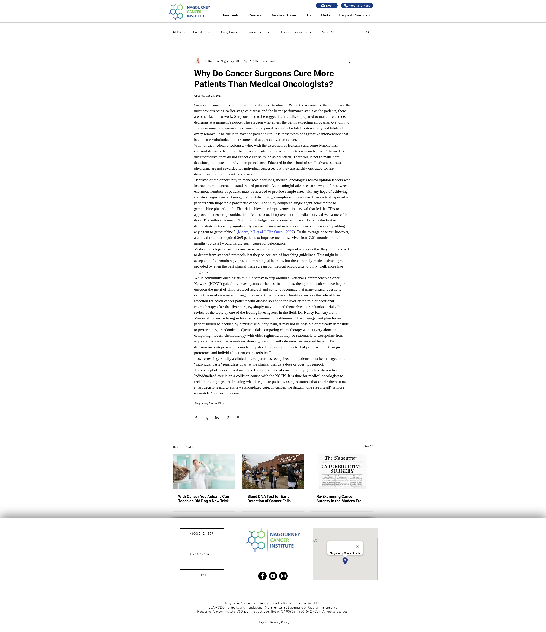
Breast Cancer (203, 32)
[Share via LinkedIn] (217, 418)
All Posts (179, 32)
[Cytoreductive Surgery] (342, 471)
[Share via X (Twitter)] (207, 418)
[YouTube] (273, 576)
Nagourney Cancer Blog (209, 403)
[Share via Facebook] (196, 418)
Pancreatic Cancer (259, 32)
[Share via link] (227, 418)
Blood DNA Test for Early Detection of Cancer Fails (269, 498)
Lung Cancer (230, 32)
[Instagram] (283, 576)
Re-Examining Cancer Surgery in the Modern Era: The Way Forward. (340, 498)
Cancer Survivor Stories (297, 32)
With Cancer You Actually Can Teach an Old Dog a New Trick (203, 498)
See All (368, 446)
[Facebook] (262, 576)
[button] (368, 31)
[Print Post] (238, 418)
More (325, 32)
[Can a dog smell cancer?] (204, 471)
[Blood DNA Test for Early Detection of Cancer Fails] (273, 471)
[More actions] (349, 61)
